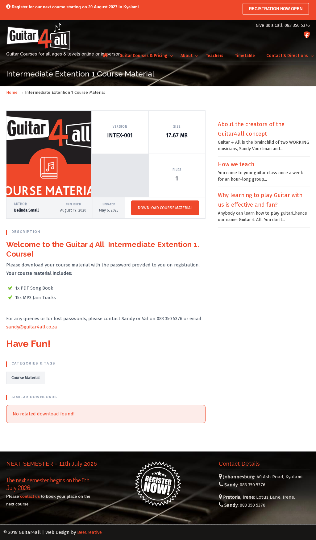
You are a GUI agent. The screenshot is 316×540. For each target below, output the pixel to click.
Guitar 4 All (38, 36)
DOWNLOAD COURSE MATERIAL (165, 207)
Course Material (25, 377)
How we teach (236, 164)
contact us (30, 496)
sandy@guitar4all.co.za (31, 327)
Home (12, 92)
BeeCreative (89, 532)
